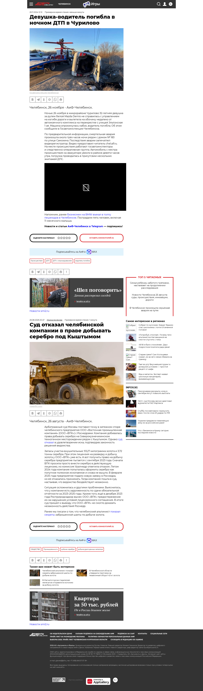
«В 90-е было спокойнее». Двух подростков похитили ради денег (154, 346)
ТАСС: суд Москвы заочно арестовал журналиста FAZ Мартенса (155, 402)
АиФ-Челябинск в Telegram (85, 226)
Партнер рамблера (76, 680)
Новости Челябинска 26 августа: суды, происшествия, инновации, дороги (149, 297)
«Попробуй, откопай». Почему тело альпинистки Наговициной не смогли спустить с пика (155, 337)
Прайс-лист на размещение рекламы (67, 637)
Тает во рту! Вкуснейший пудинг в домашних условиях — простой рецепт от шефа (154, 366)
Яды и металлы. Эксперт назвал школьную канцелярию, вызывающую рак (153, 376)
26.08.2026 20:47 (37, 320)
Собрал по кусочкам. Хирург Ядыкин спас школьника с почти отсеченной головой (156, 327)
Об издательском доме (61, 634)
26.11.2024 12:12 (36, 12)
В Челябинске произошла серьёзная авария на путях (150, 309)
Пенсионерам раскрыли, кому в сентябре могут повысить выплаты (154, 392)
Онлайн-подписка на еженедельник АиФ (94, 634)
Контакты (142, 634)
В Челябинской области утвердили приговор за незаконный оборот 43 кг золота (104, 573)
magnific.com (36, 406)
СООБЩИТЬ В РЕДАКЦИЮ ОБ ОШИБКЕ (127, 640)
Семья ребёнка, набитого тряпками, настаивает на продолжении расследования (149, 285)
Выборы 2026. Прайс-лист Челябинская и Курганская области (78, 640)
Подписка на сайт (126, 634)
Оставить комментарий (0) (101, 238)
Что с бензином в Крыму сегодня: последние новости (153, 432)
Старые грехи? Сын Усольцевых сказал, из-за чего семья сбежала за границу (155, 356)
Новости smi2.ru (39, 311)
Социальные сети (158, 634)
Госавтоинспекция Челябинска (44, 93)
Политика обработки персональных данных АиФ (111, 637)
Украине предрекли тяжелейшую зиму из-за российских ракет (153, 422)
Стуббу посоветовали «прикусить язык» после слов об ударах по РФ (154, 412)
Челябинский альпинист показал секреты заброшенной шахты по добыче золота (57, 573)
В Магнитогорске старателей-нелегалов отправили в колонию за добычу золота (57, 582)
